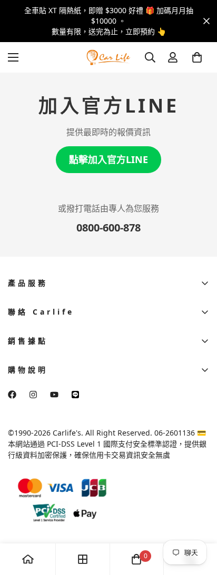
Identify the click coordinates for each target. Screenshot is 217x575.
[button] (197, 57)
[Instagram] (33, 394)
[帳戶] (173, 57)
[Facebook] (12, 394)
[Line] (75, 394)
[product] (28, 559)
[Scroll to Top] (198, 519)
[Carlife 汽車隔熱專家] (108, 57)
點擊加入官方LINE (108, 159)
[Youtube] (54, 394)
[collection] (82, 559)
